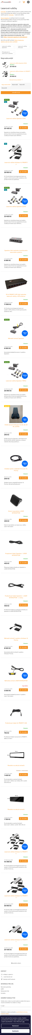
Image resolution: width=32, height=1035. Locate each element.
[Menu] (28, 2)
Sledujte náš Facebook (9, 979)
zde (23, 1021)
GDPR (2, 989)
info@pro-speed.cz (8, 974)
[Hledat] (19, 2)
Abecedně (4, 88)
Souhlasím (15, 1031)
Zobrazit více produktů (15, 79)
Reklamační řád (5, 991)
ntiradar (4, 11)
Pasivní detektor (5, 18)
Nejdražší (22, 84)
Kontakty (3, 993)
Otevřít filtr (16, 92)
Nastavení (15, 1025)
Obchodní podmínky (6, 987)
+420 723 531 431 (7, 977)
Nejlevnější (15, 84)
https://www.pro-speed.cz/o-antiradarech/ (15, 37)
